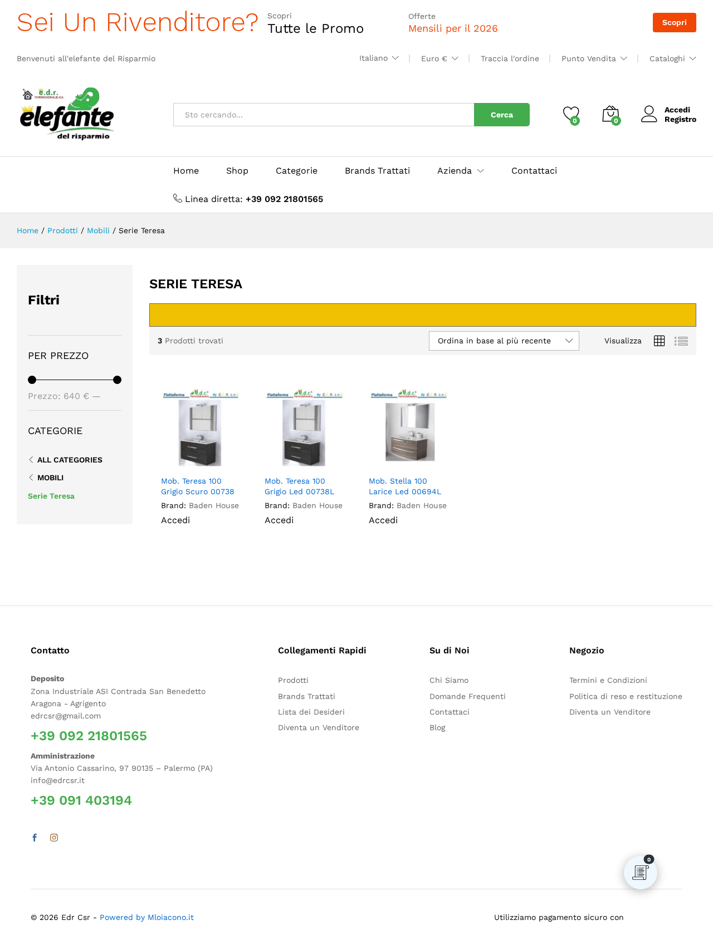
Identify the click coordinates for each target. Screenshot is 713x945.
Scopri (674, 22)
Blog (437, 727)
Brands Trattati (377, 170)
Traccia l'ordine (510, 58)
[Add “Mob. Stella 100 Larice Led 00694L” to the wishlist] (416, 456)
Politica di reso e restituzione (625, 696)
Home (186, 170)
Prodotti (293, 680)
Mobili (50, 477)
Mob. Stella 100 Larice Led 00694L (405, 485)
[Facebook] (34, 838)
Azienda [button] (454, 170)
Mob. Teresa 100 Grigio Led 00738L (299, 485)
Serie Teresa (51, 495)
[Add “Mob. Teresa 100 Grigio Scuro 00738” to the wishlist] (208, 456)
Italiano (373, 58)
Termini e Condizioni (608, 680)
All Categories (69, 459)
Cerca (502, 114)
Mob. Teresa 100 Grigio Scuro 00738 (198, 485)
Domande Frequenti (467, 696)
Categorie (297, 170)
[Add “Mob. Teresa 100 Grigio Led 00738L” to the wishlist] (312, 456)
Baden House (214, 505)
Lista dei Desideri (311, 711)
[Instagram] (54, 838)
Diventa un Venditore (318, 727)
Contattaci (534, 170)
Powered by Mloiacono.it (147, 917)
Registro (680, 119)
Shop (237, 170)
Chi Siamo (448, 680)
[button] (229, 456)
